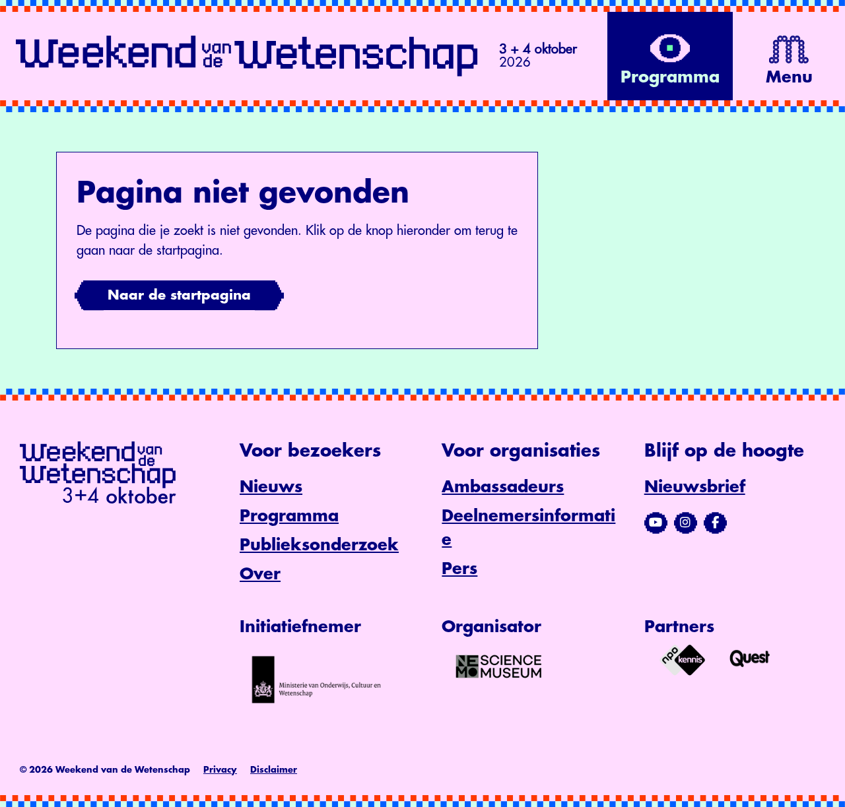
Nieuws (271, 487)
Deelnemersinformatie (528, 528)
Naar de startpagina (179, 295)
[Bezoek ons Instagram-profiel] (685, 522)
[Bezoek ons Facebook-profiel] (715, 522)
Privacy (220, 769)
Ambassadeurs (503, 487)
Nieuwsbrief (694, 487)
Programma (289, 516)
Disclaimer (273, 769)
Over (260, 574)
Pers (459, 569)
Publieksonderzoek (319, 545)
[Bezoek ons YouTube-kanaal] (655, 522)
